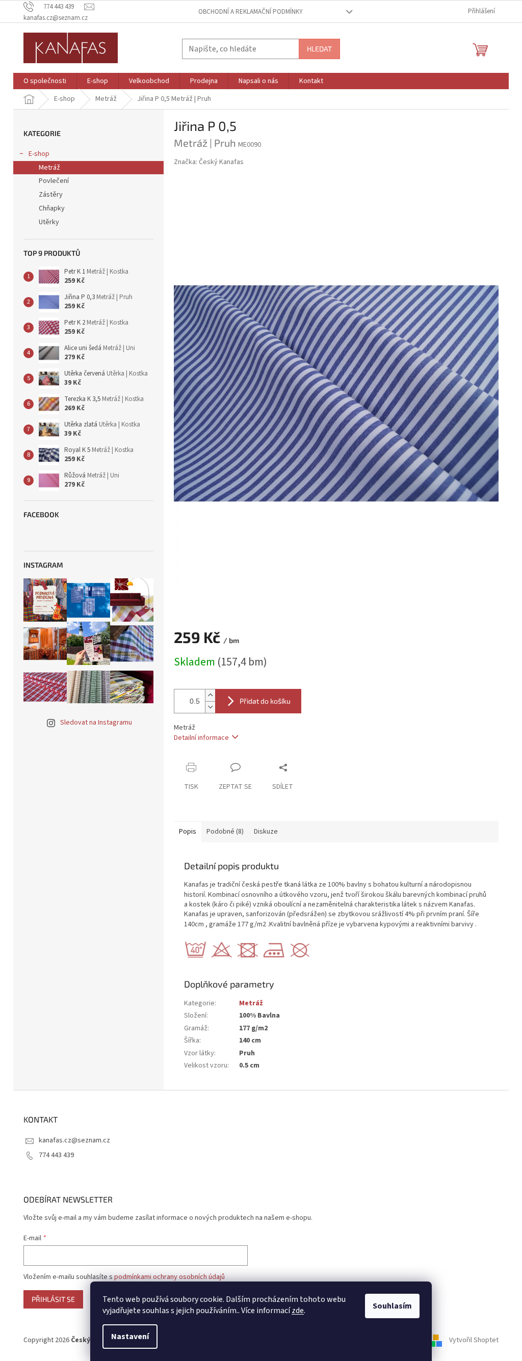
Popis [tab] (187, 831)
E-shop (39, 154)
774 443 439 (56, 1155)
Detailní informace (201, 738)
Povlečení (54, 181)
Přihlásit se (53, 1299)
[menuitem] (44, 81)
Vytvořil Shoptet (474, 1340)
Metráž (49, 168)
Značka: (209, 162)
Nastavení (130, 1336)
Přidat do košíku (265, 701)
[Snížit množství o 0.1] (210, 707)
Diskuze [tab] (266, 831)
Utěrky (49, 222)
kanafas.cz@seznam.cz (74, 1140)
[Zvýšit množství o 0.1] (210, 695)
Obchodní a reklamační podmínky (250, 11)
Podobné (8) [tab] (225, 831)
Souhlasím (392, 1306)
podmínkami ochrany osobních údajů (169, 1277)
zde (298, 1310)
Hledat (319, 48)
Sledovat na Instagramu (96, 722)
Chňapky (52, 208)
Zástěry (51, 195)
